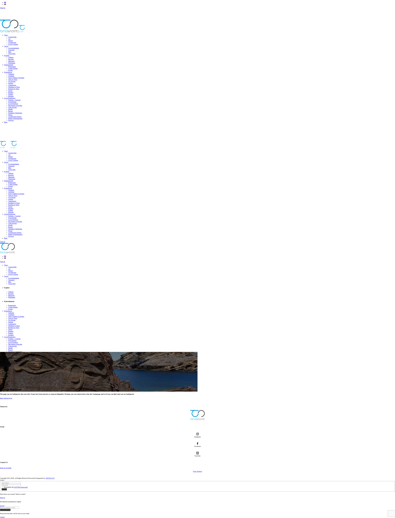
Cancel (2, 517)
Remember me (9, 487)
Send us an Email (5, 468)
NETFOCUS (50, 478)
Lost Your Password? (21, 487)
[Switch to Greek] (5, 2)
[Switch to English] (5, 4)
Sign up (2, 498)
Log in (2, 506)
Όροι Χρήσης (197, 471)
